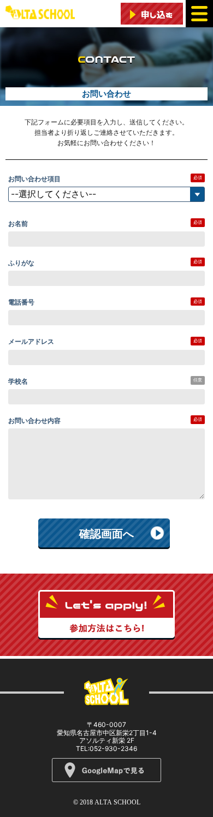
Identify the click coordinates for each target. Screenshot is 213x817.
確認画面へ (106, 533)
